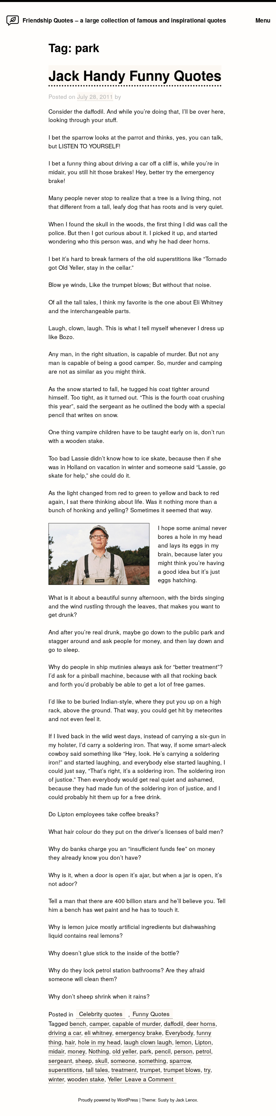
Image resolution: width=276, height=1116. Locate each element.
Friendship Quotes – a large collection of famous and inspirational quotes (124, 20)
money (76, 1051)
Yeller (115, 1079)
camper (99, 1023)
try (207, 1069)
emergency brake (138, 1032)
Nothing (99, 1051)
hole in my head (99, 1042)
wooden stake (85, 1079)
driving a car (64, 1032)
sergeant (60, 1060)
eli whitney (98, 1032)
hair (70, 1042)
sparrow (180, 1060)
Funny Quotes (151, 1013)
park (145, 1051)
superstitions (65, 1069)
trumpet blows (182, 1069)
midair (56, 1051)
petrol (203, 1051)
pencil (163, 1051)
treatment (124, 1069)
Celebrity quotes (101, 1013)
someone (123, 1060)
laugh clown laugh (148, 1042)
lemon (183, 1042)
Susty (163, 1099)
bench (78, 1023)
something (152, 1060)
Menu (262, 20)
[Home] (13, 25)
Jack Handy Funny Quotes (134, 75)
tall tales (97, 1069)
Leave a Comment (150, 1079)
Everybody (179, 1032)
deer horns (200, 1023)
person (183, 1051)
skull (101, 1060)
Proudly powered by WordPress (108, 1099)
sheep (83, 1060)
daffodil (173, 1023)
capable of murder (136, 1023)
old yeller (124, 1051)
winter (56, 1079)
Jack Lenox (186, 1099)
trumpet (150, 1069)
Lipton (203, 1042)
